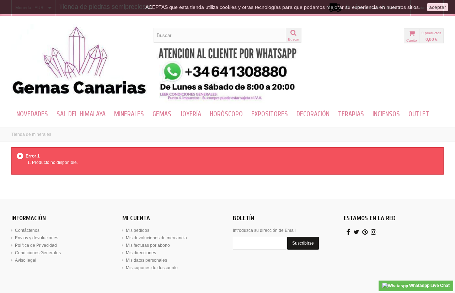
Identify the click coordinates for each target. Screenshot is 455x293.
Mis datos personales (146, 260)
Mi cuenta (136, 218)
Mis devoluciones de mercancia (156, 237)
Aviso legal (25, 260)
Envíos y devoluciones (36, 237)
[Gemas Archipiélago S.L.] (79, 61)
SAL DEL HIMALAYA (81, 114)
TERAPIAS (351, 114)
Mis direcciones (141, 252)
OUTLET (418, 114)
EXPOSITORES (269, 114)
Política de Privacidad (36, 245)
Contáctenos (27, 230)
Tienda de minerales (31, 134)
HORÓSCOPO (226, 114)
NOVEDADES (32, 114)
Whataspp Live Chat (429, 285)
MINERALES (129, 114)
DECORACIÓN (313, 114)
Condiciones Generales (38, 252)
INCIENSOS (386, 114)
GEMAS (161, 114)
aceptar (437, 7)
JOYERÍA (190, 114)
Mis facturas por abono (148, 245)
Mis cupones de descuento (152, 267)
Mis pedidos (137, 230)
